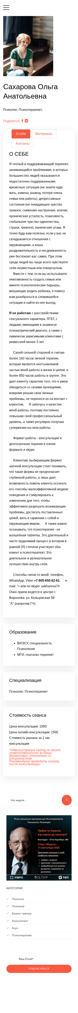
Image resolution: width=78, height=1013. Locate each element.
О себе (21, 133)
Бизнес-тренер (21, 913)
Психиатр (17, 906)
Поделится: (11, 121)
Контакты (23, 143)
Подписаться (39, 968)
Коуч (14, 928)
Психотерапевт (21, 935)
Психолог (17, 899)
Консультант (19, 920)
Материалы (43, 133)
